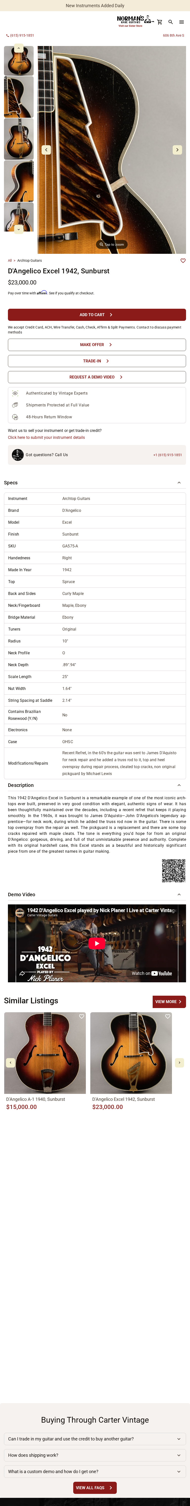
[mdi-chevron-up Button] (18, 48)
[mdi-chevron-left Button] (10, 1062)
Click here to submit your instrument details (46, 437)
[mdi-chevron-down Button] (18, 229)
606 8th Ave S (173, 35)
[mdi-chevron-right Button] (179, 1062)
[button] (95, 483)
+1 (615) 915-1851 (167, 455)
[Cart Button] (159, 22)
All (10, 260)
